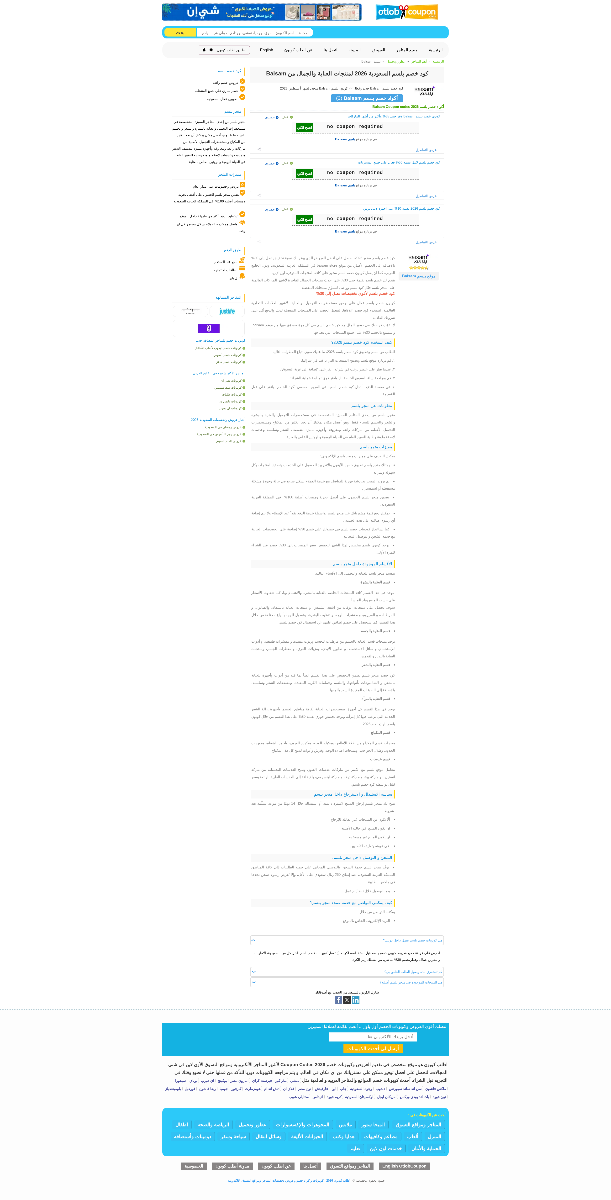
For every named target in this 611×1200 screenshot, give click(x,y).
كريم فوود (334, 1097)
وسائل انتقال (269, 1136)
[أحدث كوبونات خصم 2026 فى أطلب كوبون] (405, 11)
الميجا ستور (373, 1124)
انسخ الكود (304, 127)
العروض (378, 50)
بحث (180, 32)
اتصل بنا (330, 50)
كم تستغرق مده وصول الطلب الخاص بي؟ (413, 972)
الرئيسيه (438, 61)
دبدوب (380, 1089)
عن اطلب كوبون (298, 50)
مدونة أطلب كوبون (232, 1166)
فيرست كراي (261, 1080)
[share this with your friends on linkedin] (355, 1000)
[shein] (262, 12)
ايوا (333, 1089)
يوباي (193, 1080)
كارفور (236, 1089)
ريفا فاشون (207, 1089)
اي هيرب (207, 1080)
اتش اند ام (271, 1089)
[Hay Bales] (227, 311)
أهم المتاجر (419, 61)
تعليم (355, 1148)
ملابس (345, 1124)
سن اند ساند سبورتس (405, 1089)
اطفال (181, 1124)
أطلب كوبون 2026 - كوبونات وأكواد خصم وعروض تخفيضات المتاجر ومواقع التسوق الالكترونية (289, 1180)
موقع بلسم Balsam (419, 276)
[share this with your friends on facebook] (338, 1000)
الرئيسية (436, 50)
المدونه (354, 50)
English (266, 50)
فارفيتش (321, 1089)
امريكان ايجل (386, 1097)
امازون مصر (239, 1080)
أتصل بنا (310, 1166)
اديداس (317, 1097)
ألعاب (412, 1136)
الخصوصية (194, 1166)
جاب (343, 1089)
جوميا (223, 1089)
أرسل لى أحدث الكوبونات (373, 1048)
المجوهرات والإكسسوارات (302, 1124)
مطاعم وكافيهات (381, 1136)
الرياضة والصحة (213, 1124)
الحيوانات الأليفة (307, 1136)
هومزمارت (252, 1089)
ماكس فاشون (435, 1089)
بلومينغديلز (173, 1089)
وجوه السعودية (360, 1089)
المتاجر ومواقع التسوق (418, 1124)
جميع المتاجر (407, 50)
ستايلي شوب (299, 1097)
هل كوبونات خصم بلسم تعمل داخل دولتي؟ (412, 940)
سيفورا (180, 1080)
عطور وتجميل (396, 61)
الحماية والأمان (426, 1148)
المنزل (434, 1136)
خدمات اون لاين (386, 1148)
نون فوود (439, 1097)
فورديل (189, 1089)
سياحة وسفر (233, 1136)
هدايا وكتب (344, 1136)
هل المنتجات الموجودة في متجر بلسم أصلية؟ (411, 982)
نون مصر (304, 1089)
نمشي (294, 1080)
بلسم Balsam (345, 139)
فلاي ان (288, 1089)
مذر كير (280, 1080)
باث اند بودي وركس (414, 1097)
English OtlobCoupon (404, 1166)
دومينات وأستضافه (192, 1136)
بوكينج (222, 1080)
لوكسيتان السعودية (359, 1097)
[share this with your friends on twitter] (347, 1000)
